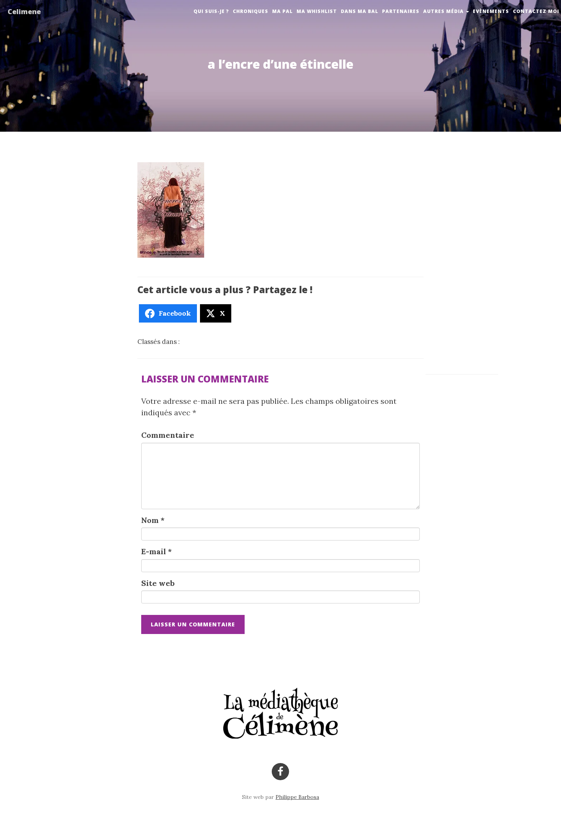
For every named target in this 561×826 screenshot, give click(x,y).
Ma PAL (282, 11)
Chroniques (250, 11)
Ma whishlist (317, 11)
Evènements (491, 11)
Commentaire (167, 435)
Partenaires (400, 11)
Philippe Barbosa (297, 797)
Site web (158, 583)
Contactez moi (536, 11)
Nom (152, 520)
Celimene (24, 11)
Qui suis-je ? (211, 11)
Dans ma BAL (359, 11)
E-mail (156, 551)
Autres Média (444, 11)
